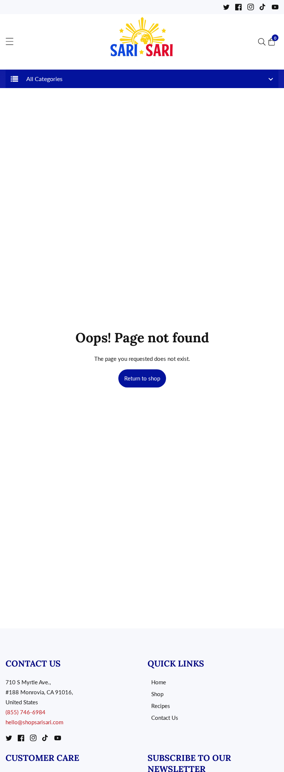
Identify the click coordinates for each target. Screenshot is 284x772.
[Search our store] (263, 41)
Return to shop (142, 378)
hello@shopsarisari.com (34, 722)
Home (158, 682)
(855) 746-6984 (25, 712)
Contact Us (164, 717)
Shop (157, 694)
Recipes (160, 705)
